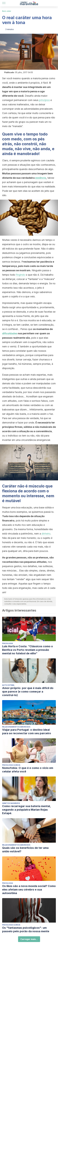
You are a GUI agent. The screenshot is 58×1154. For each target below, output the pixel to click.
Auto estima (8, 685)
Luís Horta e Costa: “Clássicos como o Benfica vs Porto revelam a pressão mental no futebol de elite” (27, 650)
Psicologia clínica (11, 765)
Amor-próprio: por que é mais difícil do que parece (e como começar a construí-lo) (27, 691)
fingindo (20, 274)
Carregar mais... (29, 939)
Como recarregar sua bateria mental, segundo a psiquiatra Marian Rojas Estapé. (26, 809)
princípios (44, 100)
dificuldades (9, 333)
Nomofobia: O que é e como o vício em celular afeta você (27, 769)
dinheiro (45, 533)
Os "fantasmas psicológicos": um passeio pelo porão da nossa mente (25, 929)
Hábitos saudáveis (11, 803)
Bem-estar (6, 11)
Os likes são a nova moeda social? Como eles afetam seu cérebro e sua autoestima (29, 889)
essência (40, 177)
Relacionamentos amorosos (16, 727)
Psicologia (7, 643)
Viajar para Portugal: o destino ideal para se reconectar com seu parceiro (26, 731)
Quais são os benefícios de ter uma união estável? (25, 849)
